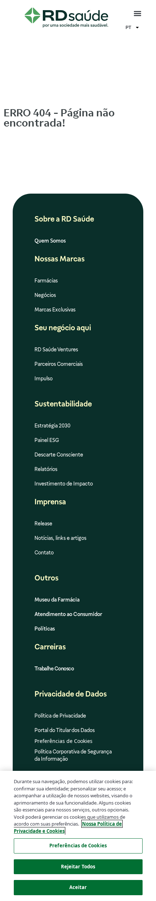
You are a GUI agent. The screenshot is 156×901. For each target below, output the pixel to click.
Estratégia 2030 (52, 426)
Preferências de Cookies (78, 845)
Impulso (43, 378)
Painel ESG (46, 440)
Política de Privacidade (60, 716)
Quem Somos (50, 241)
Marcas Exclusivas (54, 310)
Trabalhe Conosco (54, 668)
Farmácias (46, 281)
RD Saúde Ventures (56, 349)
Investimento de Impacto (63, 484)
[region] (78, 836)
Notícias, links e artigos (60, 538)
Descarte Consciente (58, 455)
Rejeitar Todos (78, 866)
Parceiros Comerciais (58, 364)
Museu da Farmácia (56, 600)
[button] (137, 14)
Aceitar (78, 887)
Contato (44, 552)
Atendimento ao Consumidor (68, 614)
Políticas (44, 629)
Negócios (45, 295)
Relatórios (45, 469)
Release (43, 523)
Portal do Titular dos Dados (64, 730)
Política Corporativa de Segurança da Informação (73, 755)
